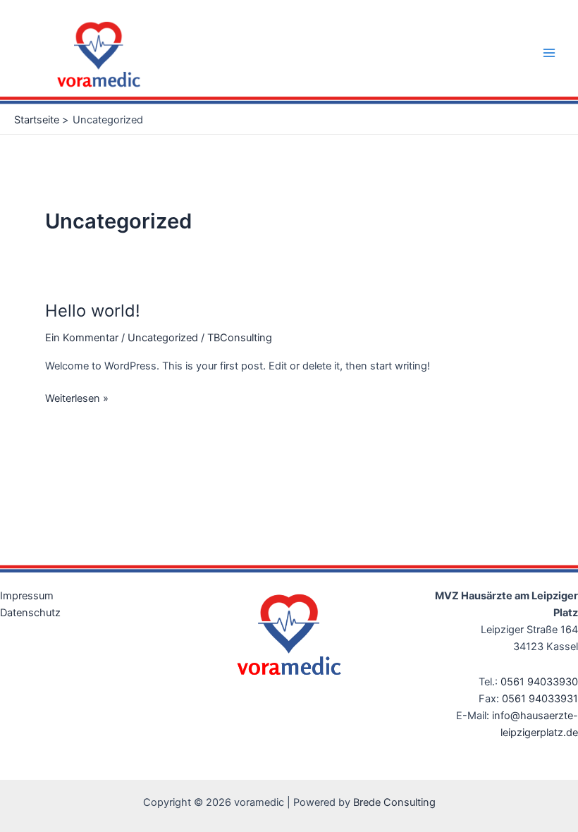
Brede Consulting (394, 802)
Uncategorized (163, 337)
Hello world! (92, 310)
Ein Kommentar (81, 337)
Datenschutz (30, 612)
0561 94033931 (540, 698)
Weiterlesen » (77, 397)
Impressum (27, 595)
